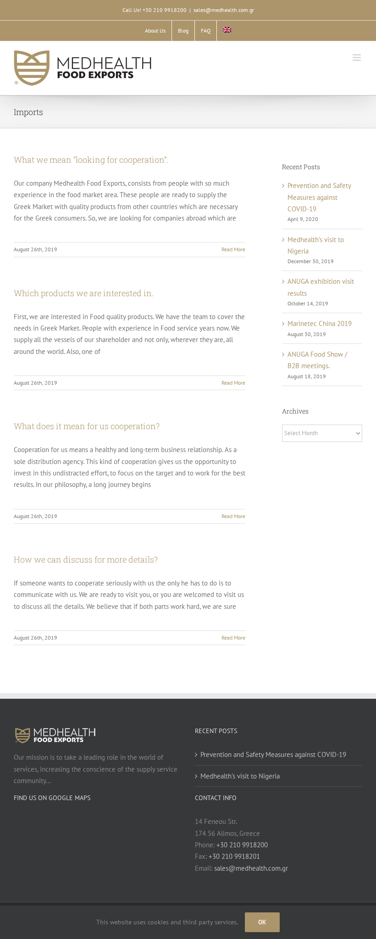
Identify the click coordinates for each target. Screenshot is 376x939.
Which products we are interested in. (84, 292)
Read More (233, 249)
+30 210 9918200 (242, 844)
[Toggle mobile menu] (357, 57)
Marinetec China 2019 (320, 323)
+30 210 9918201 (234, 856)
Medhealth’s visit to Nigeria (240, 776)
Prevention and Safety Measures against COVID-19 (319, 197)
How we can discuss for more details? (86, 559)
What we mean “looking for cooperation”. (91, 159)
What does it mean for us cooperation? (87, 425)
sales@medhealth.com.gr (224, 9)
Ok (262, 922)
